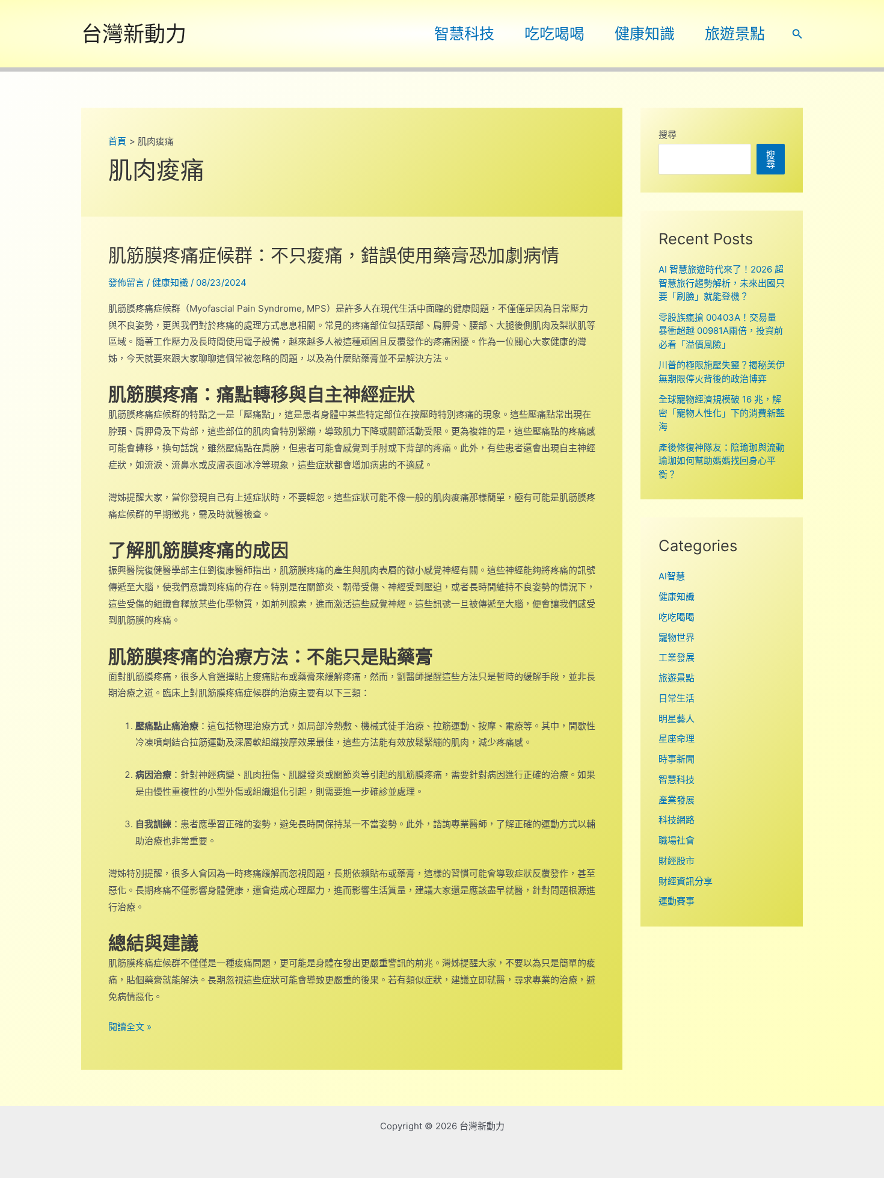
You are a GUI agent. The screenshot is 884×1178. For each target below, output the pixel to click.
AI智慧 (671, 576)
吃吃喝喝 (554, 34)
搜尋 (667, 134)
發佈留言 (126, 282)
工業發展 (676, 657)
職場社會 (676, 840)
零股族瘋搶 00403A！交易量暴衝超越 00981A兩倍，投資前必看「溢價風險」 (720, 331)
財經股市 (676, 860)
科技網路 (676, 819)
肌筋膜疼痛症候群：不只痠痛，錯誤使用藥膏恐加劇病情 (333, 255)
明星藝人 (676, 718)
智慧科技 (464, 34)
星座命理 (676, 738)
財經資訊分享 (685, 881)
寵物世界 (676, 637)
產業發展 (676, 800)
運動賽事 (676, 901)
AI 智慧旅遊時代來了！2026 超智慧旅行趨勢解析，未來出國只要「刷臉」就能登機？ (721, 283)
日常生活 (676, 698)
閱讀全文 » (130, 1027)
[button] (797, 34)
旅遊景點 (735, 34)
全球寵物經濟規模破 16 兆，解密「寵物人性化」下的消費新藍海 (721, 412)
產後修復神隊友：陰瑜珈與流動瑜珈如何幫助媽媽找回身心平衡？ (721, 461)
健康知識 (645, 34)
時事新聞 (676, 759)
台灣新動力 (133, 33)
